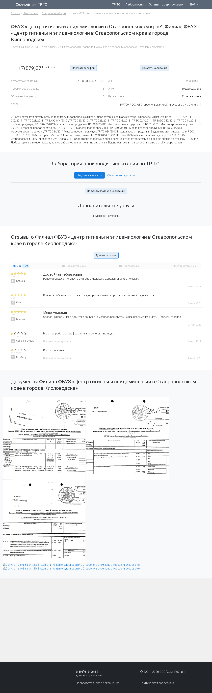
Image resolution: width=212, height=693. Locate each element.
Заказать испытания (154, 68)
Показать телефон (83, 68)
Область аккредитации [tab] (121, 175)
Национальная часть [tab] (89, 175)
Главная (15, 13)
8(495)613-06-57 (87, 671)
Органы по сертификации (166, 4)
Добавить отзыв (106, 255)
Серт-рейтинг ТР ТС (31, 4)
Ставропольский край (54, 13)
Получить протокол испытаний (106, 191)
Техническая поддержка (157, 683)
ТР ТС (116, 4)
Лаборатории (135, 4)
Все (22, 265)
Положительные (76, 265)
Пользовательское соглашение (98, 683)
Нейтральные (131, 265)
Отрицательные (186, 265)
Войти (194, 4)
